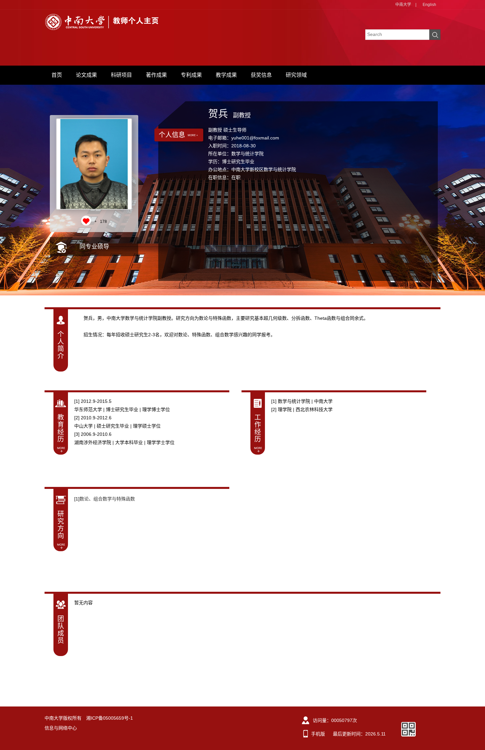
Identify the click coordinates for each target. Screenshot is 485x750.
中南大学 (403, 4)
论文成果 (86, 75)
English (429, 4)
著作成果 (156, 75)
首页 (56, 75)
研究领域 (296, 75)
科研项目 (121, 75)
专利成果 (191, 75)
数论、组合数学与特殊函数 (107, 498)
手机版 (318, 733)
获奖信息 (261, 75)
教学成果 (226, 75)
